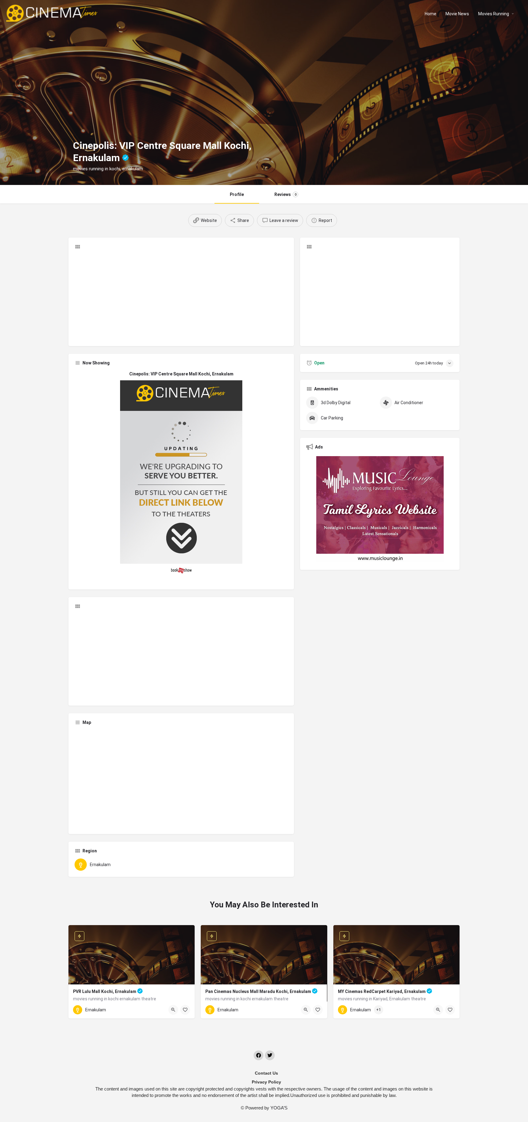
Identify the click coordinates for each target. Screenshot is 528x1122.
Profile (237, 194)
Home (430, 13)
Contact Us (266, 1073)
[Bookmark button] (185, 1010)
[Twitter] (270, 1055)
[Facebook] (258, 1055)
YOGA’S (279, 1107)
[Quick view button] (173, 1010)
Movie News (457, 13)
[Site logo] (52, 13)
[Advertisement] (181, 297)
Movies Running (493, 13)
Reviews (285, 194)
